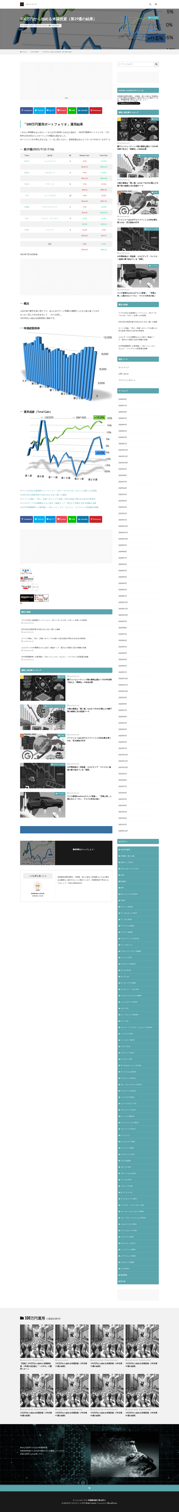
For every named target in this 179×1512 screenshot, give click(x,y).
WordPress (112, 1503)
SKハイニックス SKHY (129, 894)
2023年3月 (122, 659)
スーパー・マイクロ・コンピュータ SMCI (136, 1027)
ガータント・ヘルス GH (129, 989)
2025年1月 (122, 520)
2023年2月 (122, 666)
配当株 (123, 1281)
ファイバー (50, 230)
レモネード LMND (127, 1262)
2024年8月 (122, 551)
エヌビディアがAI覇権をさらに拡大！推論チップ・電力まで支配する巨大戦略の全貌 (59, 503)
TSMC (122, 900)
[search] (156, 64)
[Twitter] (39, 110)
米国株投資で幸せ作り (97, 1500)
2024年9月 (122, 545)
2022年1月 (122, 748)
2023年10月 (123, 615)
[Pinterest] (95, 110)
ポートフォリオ (126, 1192)
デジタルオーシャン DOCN (130, 1065)
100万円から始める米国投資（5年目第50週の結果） (106, 1364)
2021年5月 (122, 799)
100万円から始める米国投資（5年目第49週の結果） (141, 1364)
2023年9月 (122, 621)
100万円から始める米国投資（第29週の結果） (57, 52)
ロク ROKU (124, 1268)
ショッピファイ (50, 161)
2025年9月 (122, 469)
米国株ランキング (26, 581)
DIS (26, 218)
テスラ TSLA (61, 793)
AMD (122, 875)
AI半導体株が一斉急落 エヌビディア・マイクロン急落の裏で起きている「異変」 (89, 768)
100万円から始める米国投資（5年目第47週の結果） (71, 1414)
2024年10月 (123, 539)
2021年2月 (122, 818)
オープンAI (124, 976)
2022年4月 (122, 729)
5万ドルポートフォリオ (129, 869)
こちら (50, 139)
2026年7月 (122, 405)
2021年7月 (122, 786)
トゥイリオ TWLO (127, 1097)
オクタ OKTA (125, 970)
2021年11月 (123, 761)
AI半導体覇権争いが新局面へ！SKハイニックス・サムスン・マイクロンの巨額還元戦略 (60, 507)
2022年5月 (122, 723)
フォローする (84, 853)
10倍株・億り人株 (127, 856)
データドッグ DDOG (128, 1091)
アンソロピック (126, 945)
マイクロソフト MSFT (128, 1199)
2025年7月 (122, 482)
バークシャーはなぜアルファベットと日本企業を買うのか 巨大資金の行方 (89, 739)
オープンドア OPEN (128, 983)
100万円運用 (55, 25)
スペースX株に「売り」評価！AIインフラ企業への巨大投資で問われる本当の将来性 (58, 499)
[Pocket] (61, 110)
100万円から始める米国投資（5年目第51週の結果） (71, 1364)
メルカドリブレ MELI (128, 1224)
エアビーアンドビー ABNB (130, 951)
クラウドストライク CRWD (130, 996)
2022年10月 (123, 691)
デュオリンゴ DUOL (128, 1078)
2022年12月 (123, 678)
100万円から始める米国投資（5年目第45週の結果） (141, 1414)
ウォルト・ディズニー (49, 218)
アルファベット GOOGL (129, 938)
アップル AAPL (126, 919)
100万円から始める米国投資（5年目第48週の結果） (36, 1414)
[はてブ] (51, 110)
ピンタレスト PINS (127, 1142)
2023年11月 (123, 609)
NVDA (26, 173)
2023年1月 (122, 672)
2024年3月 (122, 583)
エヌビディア (50, 173)
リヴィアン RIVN (126, 1237)
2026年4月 (122, 424)
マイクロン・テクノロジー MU (55, 706)
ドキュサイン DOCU (128, 1110)
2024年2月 (122, 590)
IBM (122, 888)
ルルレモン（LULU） (128, 1243)
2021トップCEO (126, 862)
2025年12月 (123, 450)
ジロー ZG (124, 1008)
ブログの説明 (125, 1161)
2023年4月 (122, 653)
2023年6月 (122, 640)
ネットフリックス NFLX (129, 1122)
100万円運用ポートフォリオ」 (48, 124)
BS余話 (62, 677)
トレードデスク (50, 195)
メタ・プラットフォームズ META (133, 1218)
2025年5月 (122, 494)
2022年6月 (122, 716)
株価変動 (123, 1275)
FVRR (27, 230)
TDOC (26, 184)
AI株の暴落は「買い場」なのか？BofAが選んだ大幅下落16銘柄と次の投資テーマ (89, 710)
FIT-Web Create (89, 1503)
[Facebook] (26, 110)
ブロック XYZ (125, 1167)
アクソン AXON (126, 907)
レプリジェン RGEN (128, 1256)
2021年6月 (122, 793)
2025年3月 (122, 507)
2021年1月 (122, 824)
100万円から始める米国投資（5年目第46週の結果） (106, 1414)
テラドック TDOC (127, 1053)
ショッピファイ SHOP (128, 1002)
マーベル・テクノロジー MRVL (132, 1211)
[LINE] (72, 110)
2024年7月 (122, 558)
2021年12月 (123, 755)
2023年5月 (122, 647)
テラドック (50, 184)
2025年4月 (122, 501)
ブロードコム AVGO (128, 1173)
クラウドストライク (50, 207)
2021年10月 (123, 767)
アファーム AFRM (127, 926)
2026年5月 (122, 418)
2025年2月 (122, 513)
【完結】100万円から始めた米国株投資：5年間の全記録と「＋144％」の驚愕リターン (36, 1366)
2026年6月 (122, 412)
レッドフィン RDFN (127, 1249)
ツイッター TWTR (127, 1040)
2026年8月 (122, 399)
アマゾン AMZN (126, 932)
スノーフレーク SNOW (129, 1015)
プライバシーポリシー (127, 380)
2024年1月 (122, 596)
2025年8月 (122, 475)
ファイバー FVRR (127, 1148)
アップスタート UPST (128, 913)
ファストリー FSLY (127, 1154)
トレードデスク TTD (128, 1103)
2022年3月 (122, 736)
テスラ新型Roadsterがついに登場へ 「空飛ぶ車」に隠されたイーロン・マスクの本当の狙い (89, 797)
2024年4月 (122, 577)
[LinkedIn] (83, 110)
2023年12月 (123, 602)
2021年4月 (122, 805)
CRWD (26, 207)
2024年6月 (122, 564)
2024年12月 (123, 526)
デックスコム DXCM (128, 1072)
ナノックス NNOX (127, 1116)
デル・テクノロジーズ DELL (131, 1084)
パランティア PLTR (127, 1129)
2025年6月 (122, 488)
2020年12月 (123, 831)
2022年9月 (122, 697)
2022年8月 (122, 704)
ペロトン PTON (126, 1186)
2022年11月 (123, 685)
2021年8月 (122, 780)
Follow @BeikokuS (75, 883)
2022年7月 (122, 710)
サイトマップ (31, 4)
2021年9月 (122, 774)
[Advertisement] (94, 79)
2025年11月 (123, 456)
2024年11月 (123, 532)
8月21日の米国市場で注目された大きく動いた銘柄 (44, 495)
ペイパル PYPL (126, 1180)
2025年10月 (123, 463)
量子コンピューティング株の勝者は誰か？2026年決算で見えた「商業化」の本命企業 (89, 680)
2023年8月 (122, 628)
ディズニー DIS (126, 1059)
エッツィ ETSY (126, 957)
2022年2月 (122, 742)
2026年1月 (122, 444)
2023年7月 (122, 634)
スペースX (124, 1021)
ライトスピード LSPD (128, 1230)
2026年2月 (122, 437)
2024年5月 (122, 570)
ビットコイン (125, 1135)
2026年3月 (122, 431)
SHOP (26, 161)
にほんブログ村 (26, 573)
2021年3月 (122, 812)
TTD (27, 195)
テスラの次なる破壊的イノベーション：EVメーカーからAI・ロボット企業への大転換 (59, 490)
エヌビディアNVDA (58, 764)
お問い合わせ (123, 374)
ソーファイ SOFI (126, 1034)
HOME (24, 52)
